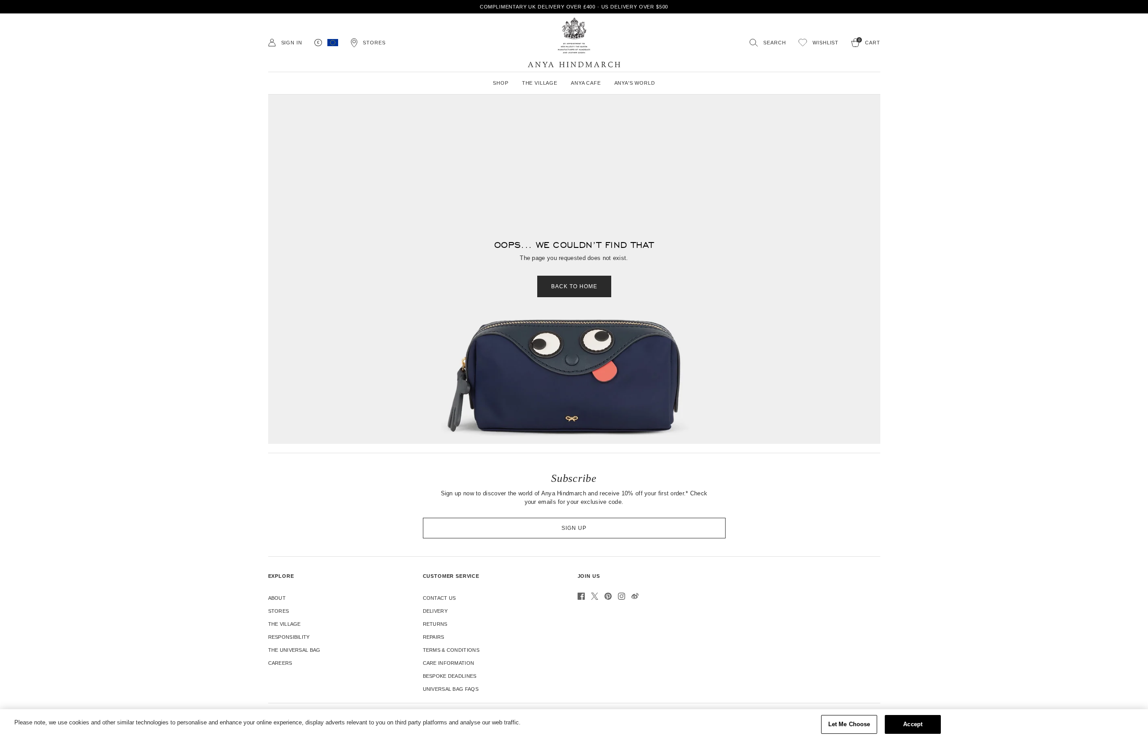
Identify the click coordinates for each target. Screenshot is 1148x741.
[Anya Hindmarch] (574, 42)
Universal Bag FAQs (450, 689)
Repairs (433, 637)
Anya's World (634, 83)
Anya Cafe (586, 83)
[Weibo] (635, 596)
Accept (912, 724)
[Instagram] (621, 596)
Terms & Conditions (451, 650)
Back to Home (574, 286)
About (277, 598)
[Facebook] (581, 596)
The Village (284, 624)
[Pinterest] (608, 596)
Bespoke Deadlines (450, 676)
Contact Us (439, 598)
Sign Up (574, 528)
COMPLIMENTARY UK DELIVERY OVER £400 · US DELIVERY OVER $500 (574, 6)
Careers (280, 663)
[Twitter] (594, 596)
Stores (278, 611)
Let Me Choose (849, 724)
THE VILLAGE (539, 83)
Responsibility (289, 637)
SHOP (500, 83)
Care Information (448, 663)
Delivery (435, 611)
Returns (435, 624)
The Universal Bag (294, 650)
